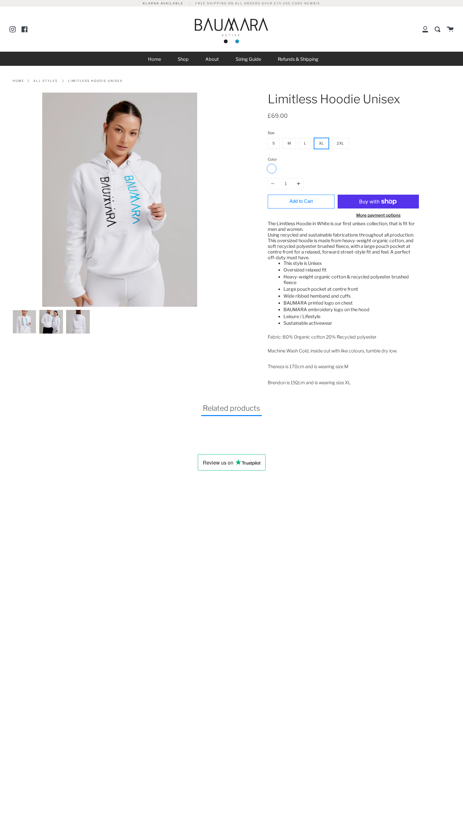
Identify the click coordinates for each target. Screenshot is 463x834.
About (212, 59)
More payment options (378, 215)
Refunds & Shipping (298, 59)
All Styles (45, 81)
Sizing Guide (248, 59)
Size (271, 133)
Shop (183, 59)
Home (154, 59)
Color (272, 159)
